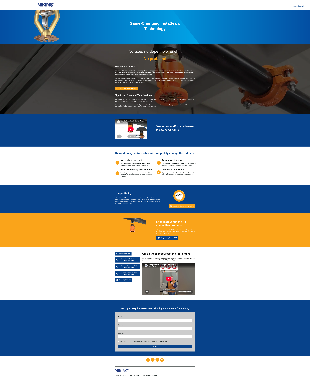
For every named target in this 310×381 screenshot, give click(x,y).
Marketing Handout (125, 279)
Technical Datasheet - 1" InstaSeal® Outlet (128, 259)
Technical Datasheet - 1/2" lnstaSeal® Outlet (129, 273)
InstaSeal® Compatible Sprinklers (183, 206)
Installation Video (124, 253)
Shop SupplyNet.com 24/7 (169, 238)
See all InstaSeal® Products (127, 88)
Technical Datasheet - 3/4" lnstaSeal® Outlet (129, 266)
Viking (148, 106)
